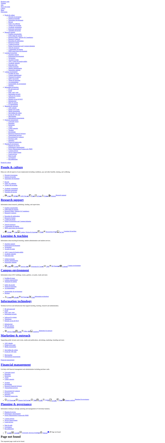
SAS (47, 266)
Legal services (12, 154)
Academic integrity (14, 63)
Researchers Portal (51, 232)
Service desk (25, 266)
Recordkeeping (13, 159)
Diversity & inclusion (14, 17)
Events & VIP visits (14, 114)
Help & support (13, 102)
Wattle (9, 266)
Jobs (2, 5)
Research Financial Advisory (17, 133)
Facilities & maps (13, 73)
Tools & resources (13, 48)
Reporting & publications (16, 41)
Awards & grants (13, 60)
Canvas (15, 266)
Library (3, 8)
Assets (10, 127)
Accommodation (13, 82)
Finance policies (70, 400)
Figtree (46, 196)
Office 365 (26, 331)
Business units (5, 1)
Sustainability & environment (17, 84)
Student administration (15, 68)
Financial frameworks (14, 142)
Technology (12, 58)
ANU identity (12, 108)
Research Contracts (14, 39)
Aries (16, 232)
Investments (12, 132)
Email (10, 90)
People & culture (10, 15)
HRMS (15, 196)
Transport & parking (14, 77)
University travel (13, 121)
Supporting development (15, 20)
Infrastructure (12, 101)
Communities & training (15, 49)
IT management (13, 104)
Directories (4, 12)
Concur (46, 400)
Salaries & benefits (14, 18)
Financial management (11, 120)
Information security (14, 94)
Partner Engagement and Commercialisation (21, 46)
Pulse (33, 196)
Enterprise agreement (14, 29)
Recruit (10, 22)
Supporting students (14, 70)
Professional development (16, 56)
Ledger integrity (13, 128)
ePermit (16, 297)
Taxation (11, 130)
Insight (9, 433)
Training (3, 3)
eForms (39, 196)
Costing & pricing (13, 44)
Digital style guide (13, 109)
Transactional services (15, 135)
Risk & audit (12, 156)
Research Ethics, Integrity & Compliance (20, 37)
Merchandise (12, 116)
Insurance (11, 140)
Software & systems (14, 96)
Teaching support (13, 54)
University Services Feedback (31, 433)
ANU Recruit (24, 196)
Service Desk (11, 331)
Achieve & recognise (14, 25)
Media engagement (14, 111)
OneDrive (36, 331)
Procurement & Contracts (16, 137)
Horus (9, 196)
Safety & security (13, 78)
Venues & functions (14, 80)
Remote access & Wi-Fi (15, 99)
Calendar (65, 266)
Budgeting (11, 125)
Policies (53, 196)
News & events (5, 7)
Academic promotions (15, 27)
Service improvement (14, 152)
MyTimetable (55, 266)
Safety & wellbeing (14, 24)
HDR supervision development (17, 51)
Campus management (14, 75)
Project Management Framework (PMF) (20, 149)
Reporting (11, 123)
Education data (12, 65)
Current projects (13, 151)
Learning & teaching (11, 53)
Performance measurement (16, 147)
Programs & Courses (37, 266)
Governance (12, 157)
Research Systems (13, 42)
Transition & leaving (14, 30)
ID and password (13, 89)
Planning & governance (12, 144)
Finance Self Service (24, 400)
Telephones (11, 97)
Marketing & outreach (11, 106)
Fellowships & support (15, 36)
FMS (33, 297)
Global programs (13, 66)
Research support (10, 32)
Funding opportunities (15, 34)
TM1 (34, 400)
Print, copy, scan (13, 92)
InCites (61, 232)
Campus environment (11, 72)
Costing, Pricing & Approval (29, 232)
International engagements (16, 118)
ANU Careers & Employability (17, 61)
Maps (2, 10)
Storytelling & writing (15, 113)
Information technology (12, 87)
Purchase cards (12, 139)
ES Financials (11, 400)
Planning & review (14, 145)
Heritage (11, 85)
